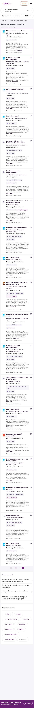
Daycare (9, 629)
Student (21, 629)
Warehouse (22, 624)
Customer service (11, 634)
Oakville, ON (12, 20)
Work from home (11, 619)
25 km (28, 10)
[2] (23, 568)
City (7, 614)
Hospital (18, 614)
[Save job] (31, 31)
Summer (26, 619)
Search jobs (4, 20)
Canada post (10, 639)
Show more (19, 50)
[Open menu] (31, 3)
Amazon (8, 624)
